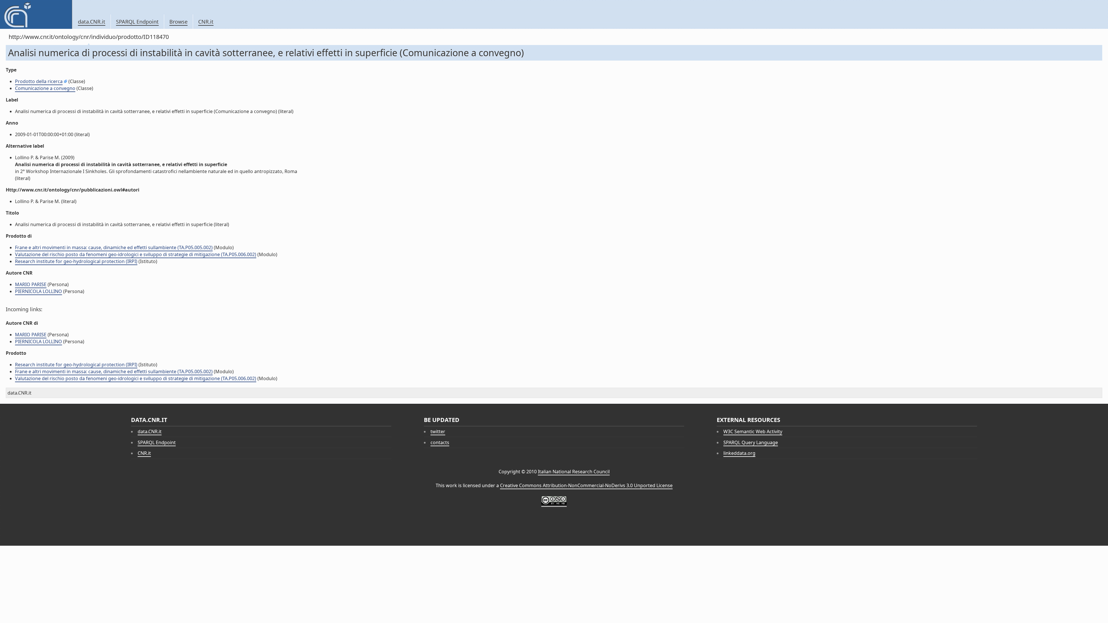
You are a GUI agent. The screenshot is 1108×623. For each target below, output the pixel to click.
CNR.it (206, 21)
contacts (440, 442)
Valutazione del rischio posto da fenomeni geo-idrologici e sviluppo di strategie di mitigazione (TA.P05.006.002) (135, 254)
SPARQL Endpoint (137, 21)
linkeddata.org (739, 453)
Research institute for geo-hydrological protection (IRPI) (76, 261)
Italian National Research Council (574, 471)
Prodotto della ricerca (39, 81)
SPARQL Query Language (750, 442)
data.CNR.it (91, 21)
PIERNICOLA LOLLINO (38, 291)
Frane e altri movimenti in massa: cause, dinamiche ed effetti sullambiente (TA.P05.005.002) (114, 247)
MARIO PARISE (30, 284)
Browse (178, 21)
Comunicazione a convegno (45, 88)
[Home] (36, 14)
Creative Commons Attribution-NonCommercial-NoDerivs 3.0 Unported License (586, 485)
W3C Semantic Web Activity (752, 431)
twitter (438, 431)
